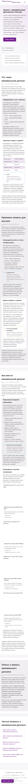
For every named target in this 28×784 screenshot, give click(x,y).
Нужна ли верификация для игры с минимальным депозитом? (12, 749)
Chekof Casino (16, 2)
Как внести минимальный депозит (13, 60)
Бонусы (13, 772)
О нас (5, 775)
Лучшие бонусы (18, 772)
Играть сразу (9, 39)
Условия (23, 775)
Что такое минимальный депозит (12, 56)
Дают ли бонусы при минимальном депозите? (12, 737)
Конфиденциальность (15, 775)
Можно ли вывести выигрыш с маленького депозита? (11, 743)
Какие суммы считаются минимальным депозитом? (10, 730)
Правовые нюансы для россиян (12, 58)
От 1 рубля (8, 772)
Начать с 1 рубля (7, 780)
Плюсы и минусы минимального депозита (15, 62)
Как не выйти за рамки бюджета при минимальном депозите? (13, 755)
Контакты (9, 775)
